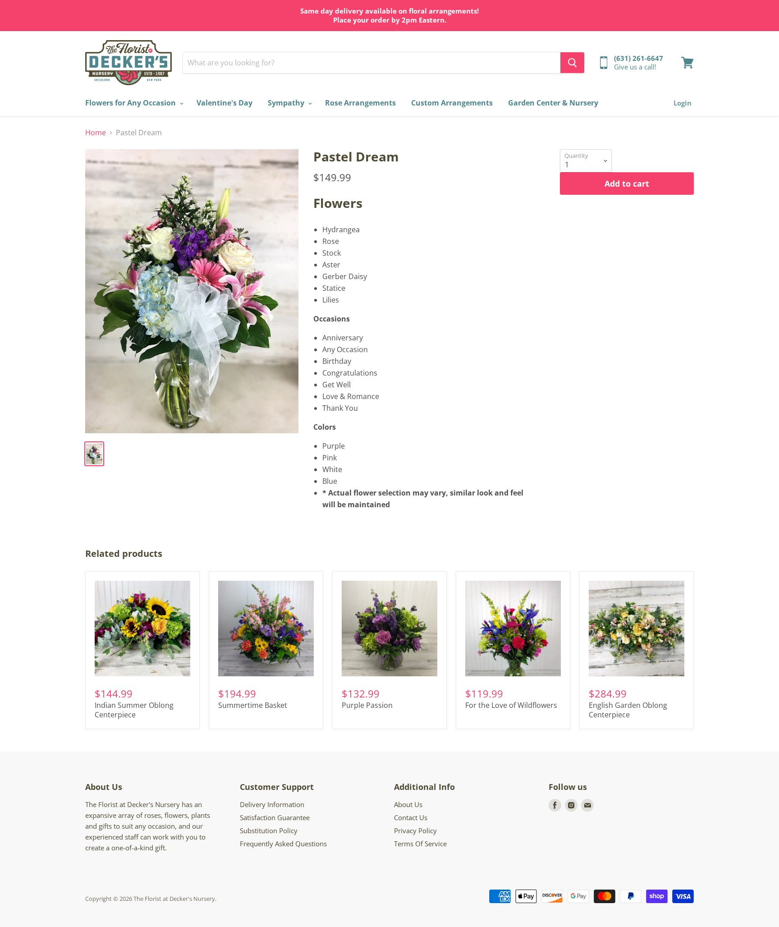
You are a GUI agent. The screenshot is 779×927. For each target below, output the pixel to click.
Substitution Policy (269, 830)
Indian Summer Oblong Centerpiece (134, 710)
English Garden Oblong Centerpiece (628, 710)
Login (683, 102)
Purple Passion (367, 705)
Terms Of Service (420, 843)
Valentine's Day (224, 103)
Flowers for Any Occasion (131, 103)
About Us (408, 804)
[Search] (572, 62)
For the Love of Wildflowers (511, 705)
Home (95, 132)
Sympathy (287, 103)
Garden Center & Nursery (553, 103)
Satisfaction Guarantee (275, 817)
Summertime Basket (252, 705)
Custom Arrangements (452, 103)
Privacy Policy (415, 830)
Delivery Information (272, 804)
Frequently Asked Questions (283, 843)
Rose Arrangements (360, 103)
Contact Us (410, 817)
